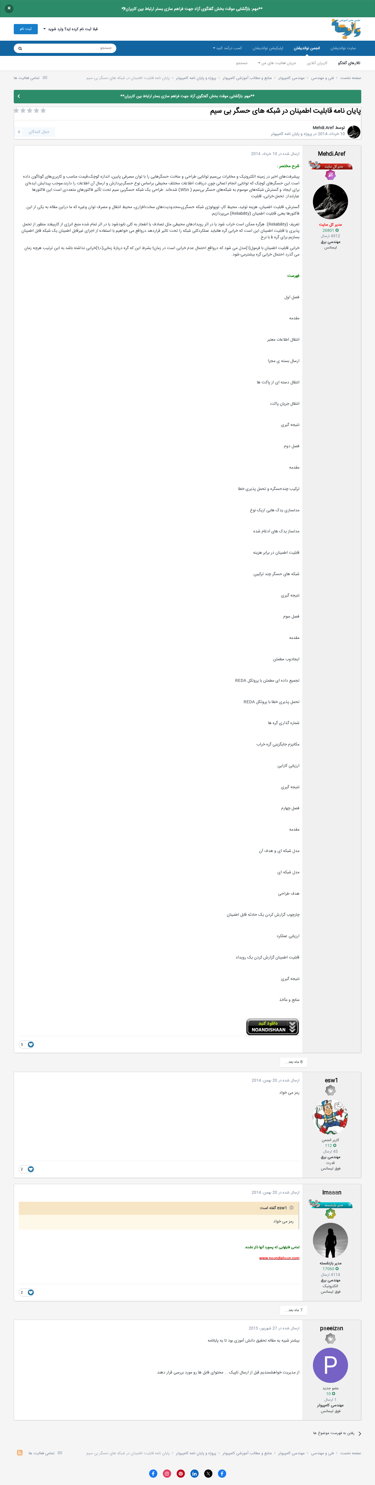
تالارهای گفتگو (349, 63)
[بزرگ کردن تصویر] (272, 1027)
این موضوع (43, 48)
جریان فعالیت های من (278, 63)
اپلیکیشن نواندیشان (268, 48)
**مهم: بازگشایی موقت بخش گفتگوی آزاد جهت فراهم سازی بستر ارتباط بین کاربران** (192, 9)
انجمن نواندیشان (307, 48)
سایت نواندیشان (343, 48)
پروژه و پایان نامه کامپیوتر (291, 134)
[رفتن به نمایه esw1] (330, 1117)
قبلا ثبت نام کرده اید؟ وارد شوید (72, 29)
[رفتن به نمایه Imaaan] (330, 1240)
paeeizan (331, 1328)
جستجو (242, 63)
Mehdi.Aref (323, 127)
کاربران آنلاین (317, 63)
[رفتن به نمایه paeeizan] (330, 1365)
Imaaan (331, 1193)
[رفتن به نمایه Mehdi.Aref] (353, 132)
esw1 (331, 1080)
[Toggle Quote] (291, 1207)
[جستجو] (20, 48)
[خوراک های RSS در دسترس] (20, 1453)
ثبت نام (26, 29)
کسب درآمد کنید (228, 48)
